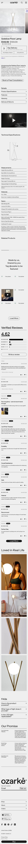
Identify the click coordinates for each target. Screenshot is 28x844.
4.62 (5, 334)
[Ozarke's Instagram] (5, 824)
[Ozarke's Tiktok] (11, 824)
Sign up (23, 788)
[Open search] (22, 3)
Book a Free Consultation (12, 80)
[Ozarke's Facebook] (2, 824)
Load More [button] (14, 541)
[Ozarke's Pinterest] (8, 824)
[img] (4, 364)
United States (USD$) (6, 830)
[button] (5, 44)
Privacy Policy (4, 837)
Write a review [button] (14, 354)
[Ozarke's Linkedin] (15, 824)
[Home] (14, 2)
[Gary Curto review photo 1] (4, 411)
